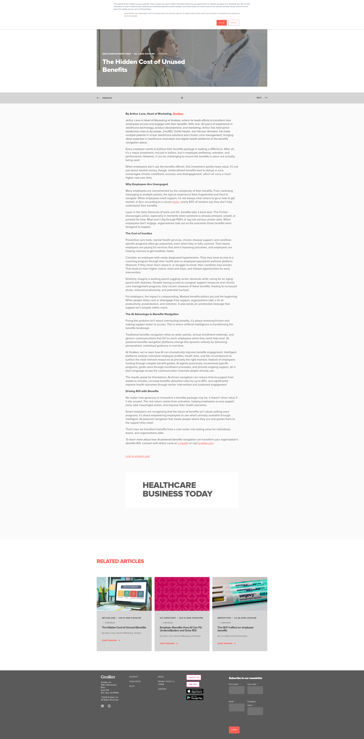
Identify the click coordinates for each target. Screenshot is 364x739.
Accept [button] (221, 23)
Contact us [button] (194, 677)
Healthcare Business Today (116, 54)
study (175, 202)
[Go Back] (182, 98)
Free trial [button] (193, 684)
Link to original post (138, 456)
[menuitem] (133, 677)
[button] (5, 733)
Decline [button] (234, 23)
